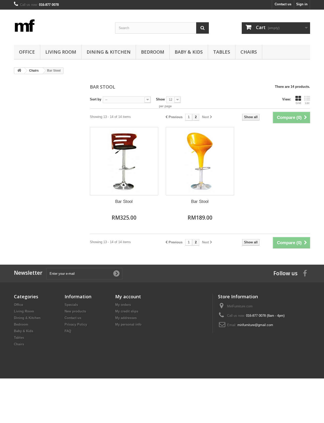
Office (27, 52)
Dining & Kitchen (109, 52)
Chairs (248, 52)
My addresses (126, 318)
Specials (71, 305)
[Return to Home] (19, 71)
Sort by (95, 99)
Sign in (302, 4)
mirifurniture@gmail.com (255, 325)
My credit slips (126, 311)
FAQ (68, 331)
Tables (221, 52)
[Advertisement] (48, 155)
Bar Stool (124, 201)
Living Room (60, 52)
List (307, 102)
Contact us (283, 4)
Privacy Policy (76, 324)
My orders (123, 305)
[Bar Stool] (124, 161)
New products (75, 311)
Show (160, 99)
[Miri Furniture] (61, 25)
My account (128, 296)
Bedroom (152, 52)
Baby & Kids (189, 52)
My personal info (128, 324)
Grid (298, 102)
